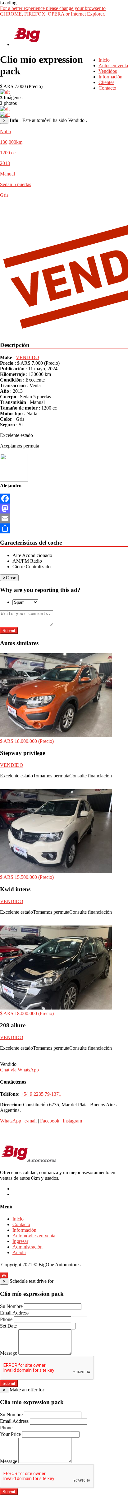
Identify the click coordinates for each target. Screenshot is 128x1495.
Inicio (104, 60)
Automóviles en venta (33, 1235)
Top (4, 1275)
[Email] (64, 518)
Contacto (107, 88)
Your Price (10, 1434)
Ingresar (20, 1241)
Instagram (72, 1120)
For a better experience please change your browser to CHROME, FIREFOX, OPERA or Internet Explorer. (53, 11)
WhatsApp (10, 1120)
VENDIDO (27, 357)
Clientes (106, 82)
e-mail (31, 1120)
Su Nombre (11, 1306)
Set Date (8, 1326)
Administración (27, 1246)
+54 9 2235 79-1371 (41, 1094)
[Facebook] (64, 499)
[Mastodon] (64, 508)
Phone (6, 1319)
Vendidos (107, 71)
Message (8, 1353)
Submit (8, 630)
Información (110, 76)
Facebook (49, 1120)
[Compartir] (64, 528)
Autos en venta (113, 65)
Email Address (14, 1312)
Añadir (19, 1252)
